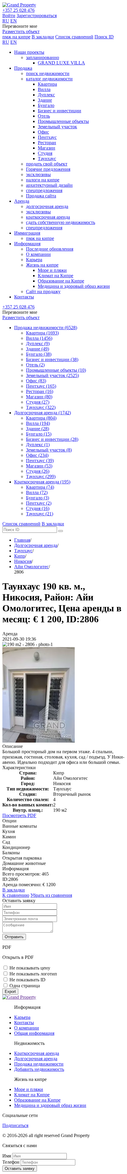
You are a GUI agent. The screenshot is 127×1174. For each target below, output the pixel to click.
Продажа (23, 68)
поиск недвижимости (47, 73)
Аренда (21, 201)
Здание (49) (37, 348)
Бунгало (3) (37, 497)
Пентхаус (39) (40, 460)
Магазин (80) (39, 396)
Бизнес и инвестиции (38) (52, 359)
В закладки (43, 36)
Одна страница (24, 985)
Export (10, 991)
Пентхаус (47, 137)
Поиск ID (104, 36)
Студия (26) (37, 471)
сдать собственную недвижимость (60, 222)
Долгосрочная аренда (35, 545)
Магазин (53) (39, 465)
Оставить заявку (20, 1168)
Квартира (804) (41, 417)
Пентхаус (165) (41, 386)
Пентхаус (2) (38, 503)
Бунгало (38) (38, 354)
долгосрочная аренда (47, 206)
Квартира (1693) (42, 332)
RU (5, 20)
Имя (6, 1155)
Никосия (23, 561)
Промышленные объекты (63, 121)
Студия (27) (37, 402)
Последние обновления (49, 248)
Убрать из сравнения (51, 895)
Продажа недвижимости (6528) (45, 327)
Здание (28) (37, 428)
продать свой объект (46, 163)
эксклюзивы (38, 174)
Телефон (10, 1162)
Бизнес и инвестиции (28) (52, 439)
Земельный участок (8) (49, 449)
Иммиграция (27, 233)
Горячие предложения (48, 169)
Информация (27, 243)
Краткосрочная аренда (36, 1053)
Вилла (44, 89)
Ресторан (47, 142)
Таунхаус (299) (41, 476)
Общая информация (34, 1033)
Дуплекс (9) (38, 343)
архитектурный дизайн (49, 185)
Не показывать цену (29, 967)
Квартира (47, 84)
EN (13, 20)
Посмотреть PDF (19, 815)
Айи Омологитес (31, 566)
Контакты (24, 296)
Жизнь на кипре (42, 264)
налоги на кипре (42, 179)
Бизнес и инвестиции (59, 110)
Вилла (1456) (39, 338)
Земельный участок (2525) (52, 375)
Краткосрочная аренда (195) (42, 481)
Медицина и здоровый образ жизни (74, 286)
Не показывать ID (27, 979)
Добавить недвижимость (39, 1069)
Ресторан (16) (39, 391)
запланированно (42, 57)
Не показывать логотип (33, 973)
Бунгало (46, 105)
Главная (22, 540)
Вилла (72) (37, 492)
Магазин (46, 147)
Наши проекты (29, 52)
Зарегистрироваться (37, 15)
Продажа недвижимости (39, 1063)
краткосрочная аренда (48, 217)
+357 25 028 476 (18, 10)
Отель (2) (35, 364)
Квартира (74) (40, 487)
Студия (45, 153)
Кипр (19, 555)
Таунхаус (47, 158)
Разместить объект (21, 31)
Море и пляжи (52, 270)
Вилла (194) (38, 423)
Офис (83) (36, 380)
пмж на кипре (16, 36)
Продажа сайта (41, 195)
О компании (38, 254)
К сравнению (15, 895)
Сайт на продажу (43, 291)
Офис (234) (37, 455)
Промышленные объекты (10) (56, 370)
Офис (43, 131)
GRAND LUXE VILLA (61, 62)
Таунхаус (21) (39, 513)
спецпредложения (44, 190)
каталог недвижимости (49, 78)
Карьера (34, 259)
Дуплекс (46, 94)
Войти (8, 15)
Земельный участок (57, 126)
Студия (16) (37, 508)
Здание (45, 100)
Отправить (14, 937)
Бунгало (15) (38, 433)
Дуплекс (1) (38, 444)
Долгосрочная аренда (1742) (42, 412)
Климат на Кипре (55, 275)
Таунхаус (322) (41, 407)
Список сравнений (74, 36)
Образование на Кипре (61, 280)
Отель (44, 115)
